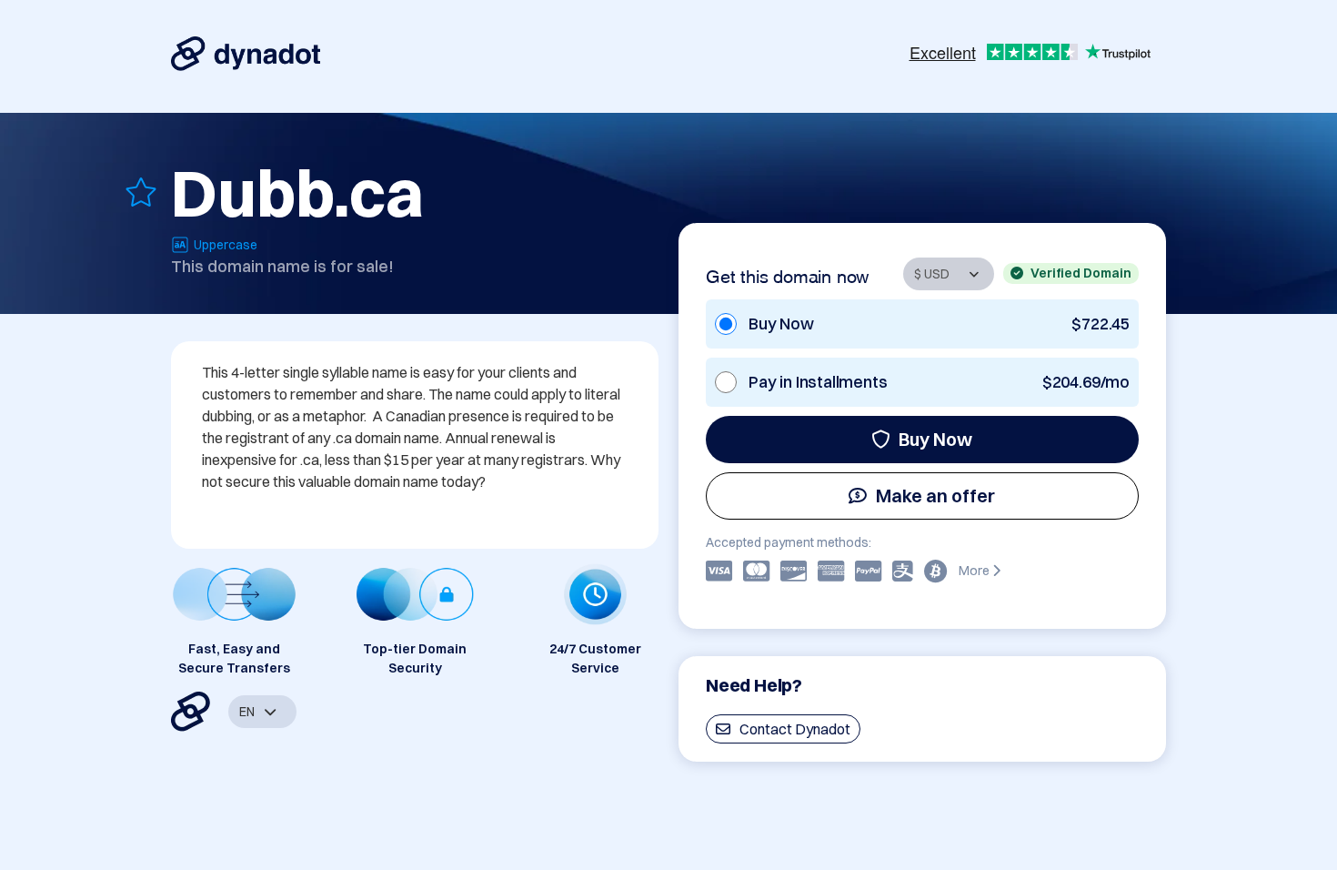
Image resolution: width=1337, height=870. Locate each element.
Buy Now (935, 439)
